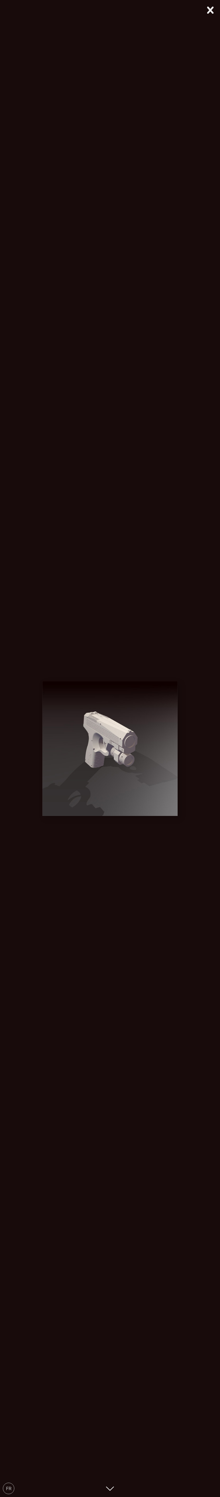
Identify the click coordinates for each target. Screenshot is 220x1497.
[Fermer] (210, 9)
